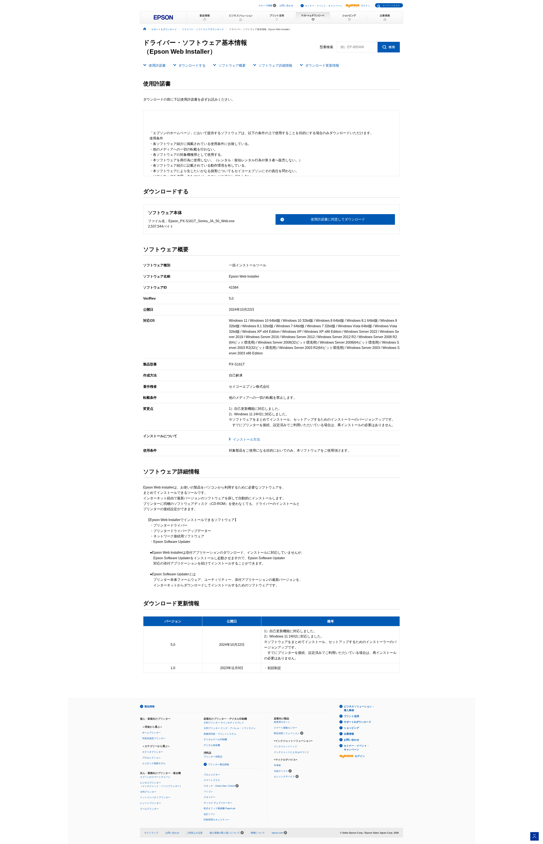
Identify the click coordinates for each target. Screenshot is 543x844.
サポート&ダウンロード (357, 721)
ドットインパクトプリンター (155, 797)
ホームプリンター (151, 732)
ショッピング (351, 727)
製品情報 (149, 706)
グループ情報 (265, 5)
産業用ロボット (282, 722)
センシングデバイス (284, 776)
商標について (258, 832)
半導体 (277, 765)
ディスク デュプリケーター (218, 803)
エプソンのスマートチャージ (155, 777)
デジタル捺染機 (212, 745)
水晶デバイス (281, 771)
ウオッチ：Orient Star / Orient (219, 786)
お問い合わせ (286, 5)
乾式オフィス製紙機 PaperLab (219, 808)
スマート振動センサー (285, 727)
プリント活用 (351, 716)
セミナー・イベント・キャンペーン (323, 5)
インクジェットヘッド (285, 746)
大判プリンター (148, 792)
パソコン (208, 791)
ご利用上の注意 (194, 832)
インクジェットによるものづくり (291, 752)
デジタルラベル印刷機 (215, 739)
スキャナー (209, 797)
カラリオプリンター (152, 752)
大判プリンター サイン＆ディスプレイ (224, 722)
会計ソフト (209, 814)
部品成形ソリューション (286, 733)
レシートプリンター (150, 803)
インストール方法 (246, 439)
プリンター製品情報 (218, 764)
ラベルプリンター (149, 808)
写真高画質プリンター (153, 738)
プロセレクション (151, 757)
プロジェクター (212, 774)
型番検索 (326, 47)
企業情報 (349, 733)
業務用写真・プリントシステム (220, 734)
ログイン (365, 5)
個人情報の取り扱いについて (225, 832)
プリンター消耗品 (213, 756)
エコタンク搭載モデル (153, 763)
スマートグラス (212, 780)
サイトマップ (151, 832)
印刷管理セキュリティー (216, 819)
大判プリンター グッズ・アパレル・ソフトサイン (230, 728)
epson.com (277, 832)
